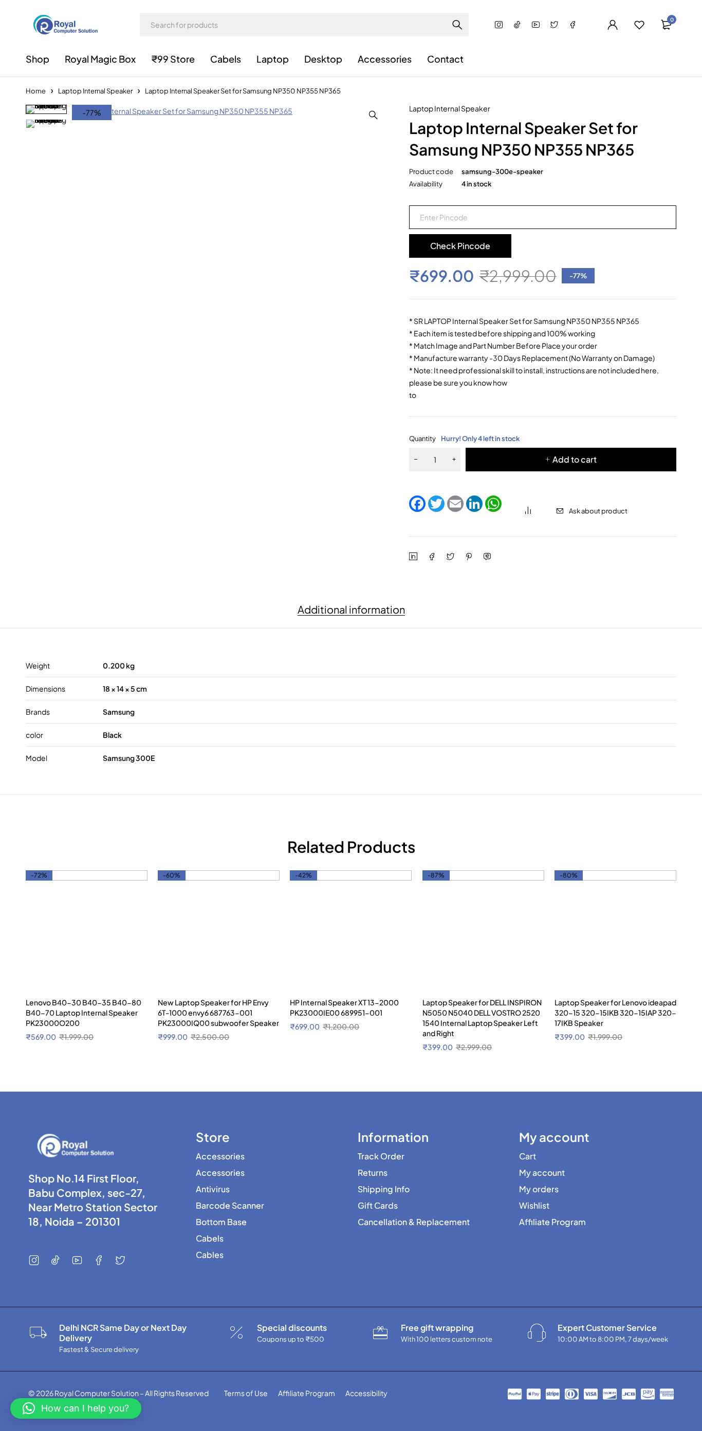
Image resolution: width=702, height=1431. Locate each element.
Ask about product (598, 511)
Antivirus (213, 1189)
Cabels (210, 1238)
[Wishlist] (639, 24)
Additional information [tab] (351, 609)
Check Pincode (460, 245)
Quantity (464, 438)
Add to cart (574, 459)
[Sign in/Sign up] (612, 24)
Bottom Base (221, 1222)
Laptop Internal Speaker (95, 91)
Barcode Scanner (230, 1205)
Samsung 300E (129, 757)
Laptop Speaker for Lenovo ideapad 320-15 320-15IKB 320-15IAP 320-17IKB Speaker (615, 1012)
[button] (373, 115)
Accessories (220, 1156)
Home (36, 91)
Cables (210, 1255)
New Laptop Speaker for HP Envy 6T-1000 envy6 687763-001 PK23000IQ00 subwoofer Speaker (218, 1012)
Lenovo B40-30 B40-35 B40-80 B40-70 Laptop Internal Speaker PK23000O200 (83, 1012)
